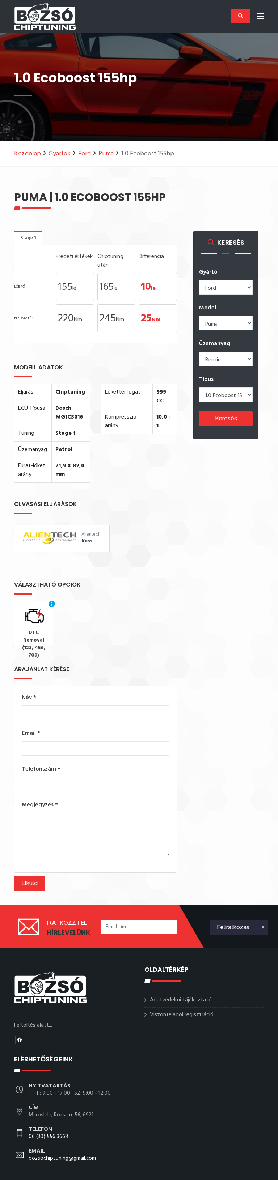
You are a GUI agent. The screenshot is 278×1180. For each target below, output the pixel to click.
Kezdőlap (27, 154)
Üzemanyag (214, 343)
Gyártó (208, 272)
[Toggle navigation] (260, 17)
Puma (106, 154)
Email (31, 733)
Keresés (226, 418)
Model (207, 308)
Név (29, 697)
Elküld (29, 883)
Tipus (206, 379)
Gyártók (60, 154)
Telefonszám (41, 769)
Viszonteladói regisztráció (182, 1015)
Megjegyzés (40, 805)
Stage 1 (28, 238)
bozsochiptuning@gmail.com (62, 1155)
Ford (84, 154)
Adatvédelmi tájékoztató (181, 1000)
